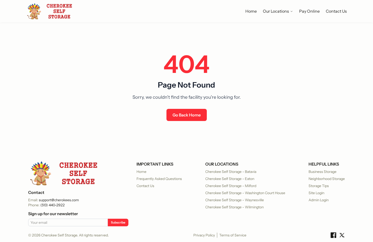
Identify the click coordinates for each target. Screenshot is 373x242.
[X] (342, 235)
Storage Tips (319, 186)
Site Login (316, 193)
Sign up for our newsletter (53, 213)
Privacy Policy (204, 235)
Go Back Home (187, 114)
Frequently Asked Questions (159, 178)
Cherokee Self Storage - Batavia (230, 171)
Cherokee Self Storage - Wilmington (234, 207)
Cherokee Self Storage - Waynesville (234, 200)
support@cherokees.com (59, 200)
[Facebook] (333, 235)
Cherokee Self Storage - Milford (230, 186)
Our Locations (276, 11)
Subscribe (118, 222)
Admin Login (319, 200)
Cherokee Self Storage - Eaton (229, 178)
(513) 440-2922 (52, 205)
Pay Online (309, 11)
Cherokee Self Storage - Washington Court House (245, 193)
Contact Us (336, 11)
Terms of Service (232, 235)
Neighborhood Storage (327, 178)
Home (251, 11)
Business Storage (322, 171)
